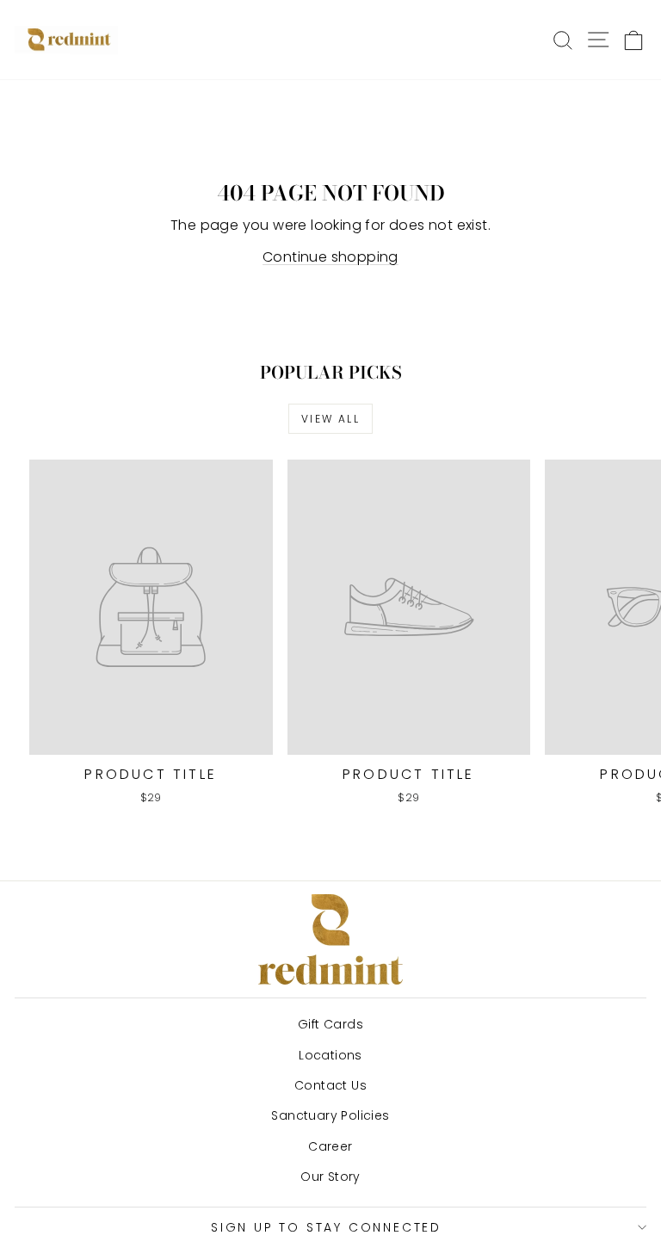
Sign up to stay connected (326, 1227)
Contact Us (330, 1085)
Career (330, 1146)
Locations (330, 1055)
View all (330, 418)
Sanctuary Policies (330, 1115)
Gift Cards (330, 1024)
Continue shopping (330, 257)
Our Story (330, 1176)
